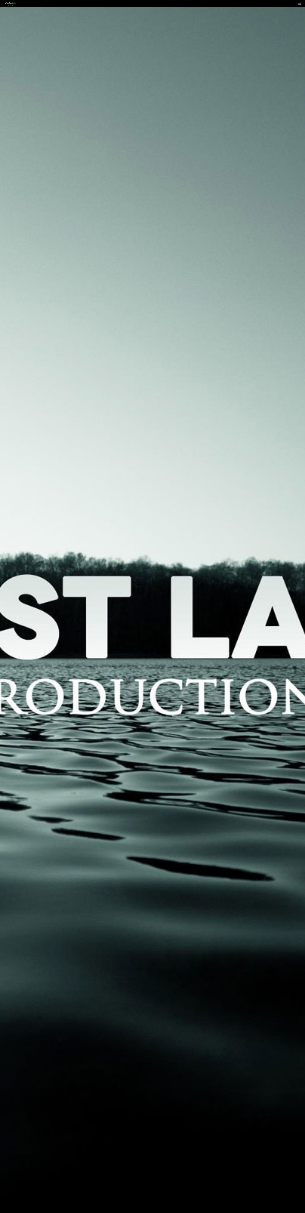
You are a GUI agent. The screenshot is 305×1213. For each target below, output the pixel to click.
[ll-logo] (10, 4)
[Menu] (299, 3)
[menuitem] (299, 3)
